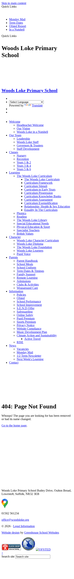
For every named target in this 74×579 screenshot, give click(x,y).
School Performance (29, 301)
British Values (25, 233)
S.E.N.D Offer (25, 308)
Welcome (14, 121)
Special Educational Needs (33, 223)
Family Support (26, 274)
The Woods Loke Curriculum (34, 176)
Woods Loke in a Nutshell (32, 131)
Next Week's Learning (30, 359)
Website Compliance (29, 328)
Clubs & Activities (28, 284)
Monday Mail (17, 19)
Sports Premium (26, 321)
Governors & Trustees (30, 145)
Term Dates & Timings (30, 271)
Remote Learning (27, 277)
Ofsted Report (17, 26)
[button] (18, 36)
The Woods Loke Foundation (34, 247)
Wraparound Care (27, 288)
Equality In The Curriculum (40, 209)
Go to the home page (14, 425)
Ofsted (21, 298)
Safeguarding (25, 311)
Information (16, 291)
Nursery (21, 155)
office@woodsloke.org (15, 519)
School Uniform (26, 267)
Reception (23, 159)
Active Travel (32, 338)
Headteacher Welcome (30, 125)
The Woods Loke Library (32, 220)
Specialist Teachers (28, 230)
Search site (8, 556)
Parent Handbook (27, 260)
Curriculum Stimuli (35, 186)
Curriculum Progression (38, 193)
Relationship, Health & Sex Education (47, 206)
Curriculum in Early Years (39, 189)
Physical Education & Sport (33, 226)
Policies (21, 294)
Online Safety (25, 315)
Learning (14, 172)
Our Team (15, 135)
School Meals (25, 264)
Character (15, 237)
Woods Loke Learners (30, 250)
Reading (22, 216)
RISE (20, 342)
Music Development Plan (32, 332)
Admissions (24, 281)
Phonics (21, 213)
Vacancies (23, 349)
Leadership (23, 138)
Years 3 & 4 (24, 165)
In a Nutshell (16, 29)
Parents (13, 257)
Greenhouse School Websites (41, 532)
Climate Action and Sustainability (37, 335)
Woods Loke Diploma (30, 243)
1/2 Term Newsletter (29, 355)
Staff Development (28, 148)
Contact (13, 362)
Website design (11, 532)
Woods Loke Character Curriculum (38, 240)
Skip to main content (14, 3)
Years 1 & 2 (24, 162)
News (12, 345)
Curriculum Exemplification (41, 203)
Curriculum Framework (38, 182)
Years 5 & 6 (24, 169)
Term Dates (16, 22)
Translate (37, 105)
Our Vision (23, 128)
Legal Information (24, 526)
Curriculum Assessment (38, 199)
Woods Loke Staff (28, 142)
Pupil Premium (26, 318)
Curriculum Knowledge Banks (42, 196)
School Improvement (29, 304)
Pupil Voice (24, 254)
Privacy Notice (26, 325)
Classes (13, 152)
